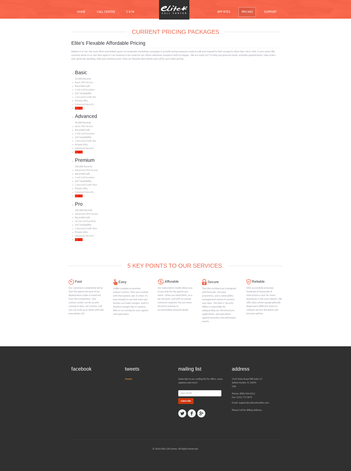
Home (81, 12)
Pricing (247, 12)
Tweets (128, 379)
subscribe (186, 401)
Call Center (106, 12)
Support (270, 12)
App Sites (223, 12)
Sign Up (79, 108)
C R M (130, 12)
